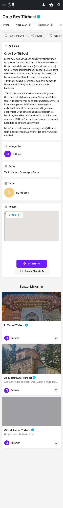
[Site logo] (12, 5)
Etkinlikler (44, 25)
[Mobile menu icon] (4, 5)
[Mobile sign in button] (43, 5)
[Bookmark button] (56, 338)
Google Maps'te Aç (35, 271)
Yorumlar (23, 25)
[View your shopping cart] (51, 5)
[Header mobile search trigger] (59, 5)
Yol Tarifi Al (34, 263)
